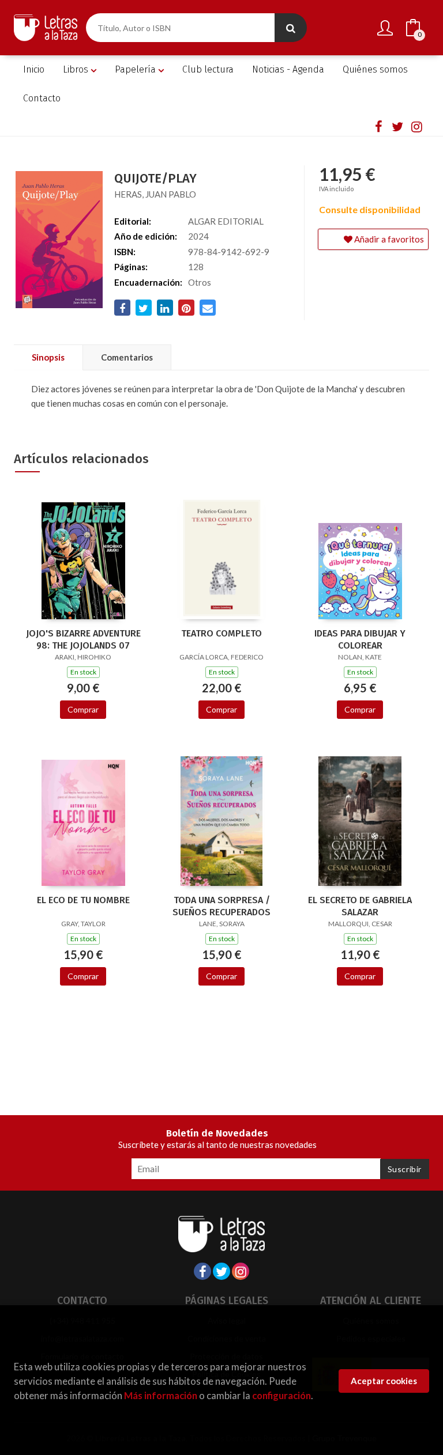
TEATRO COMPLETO (221, 633)
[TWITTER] (397, 126)
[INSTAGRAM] (416, 126)
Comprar (83, 709)
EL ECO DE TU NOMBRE (83, 900)
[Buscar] (291, 27)
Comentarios (127, 357)
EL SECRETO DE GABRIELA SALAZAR (360, 906)
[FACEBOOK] (378, 126)
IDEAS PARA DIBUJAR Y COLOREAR (360, 639)
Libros (77, 69)
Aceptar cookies (384, 1381)
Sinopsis (48, 357)
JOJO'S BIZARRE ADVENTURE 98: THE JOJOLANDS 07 (83, 639)
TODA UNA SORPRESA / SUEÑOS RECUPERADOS (221, 906)
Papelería (136, 69)
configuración (281, 1395)
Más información (160, 1395)
